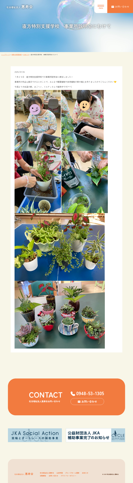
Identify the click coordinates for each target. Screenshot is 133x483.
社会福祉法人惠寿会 (47, 473)
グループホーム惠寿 (72, 473)
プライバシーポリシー (68, 475)
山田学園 (59, 473)
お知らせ (85, 473)
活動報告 (43, 475)
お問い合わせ (53, 475)
